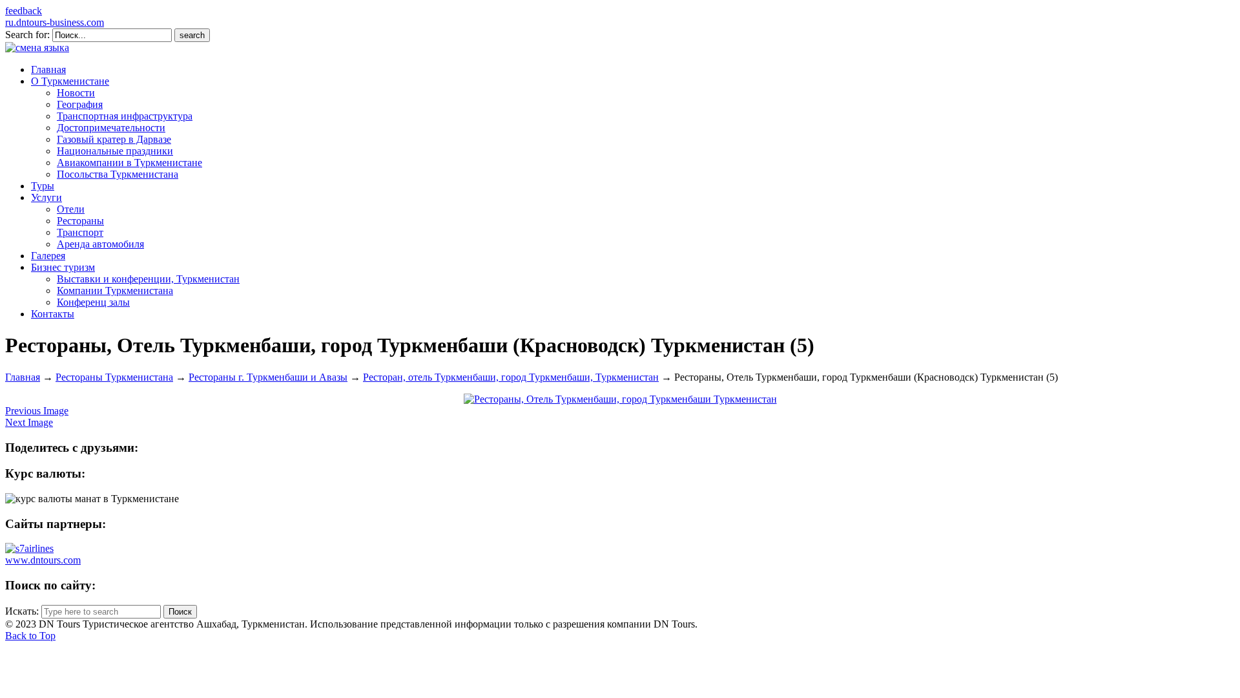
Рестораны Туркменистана (114, 377)
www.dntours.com (43, 560)
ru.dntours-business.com (54, 22)
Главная (22, 377)
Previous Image (36, 410)
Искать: (22, 611)
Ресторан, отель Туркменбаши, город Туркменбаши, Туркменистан (511, 377)
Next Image (29, 422)
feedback (23, 10)
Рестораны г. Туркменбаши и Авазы (268, 377)
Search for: (27, 34)
